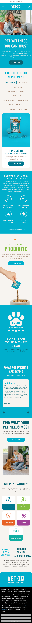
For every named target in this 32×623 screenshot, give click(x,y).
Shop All (23, 109)
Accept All (15, 615)
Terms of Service (24, 605)
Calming (23, 82)
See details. (21, 351)
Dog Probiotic (16, 104)
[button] (4, 412)
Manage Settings (15, 621)
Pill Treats (10, 109)
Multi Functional (16, 91)
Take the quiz (16, 439)
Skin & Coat (8, 100)
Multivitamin (16, 87)
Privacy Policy (4, 609)
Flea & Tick (23, 100)
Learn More (16, 163)
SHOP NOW (15, 62)
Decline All (15, 618)
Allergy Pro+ (16, 96)
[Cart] (28, 6)
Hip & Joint (10, 82)
